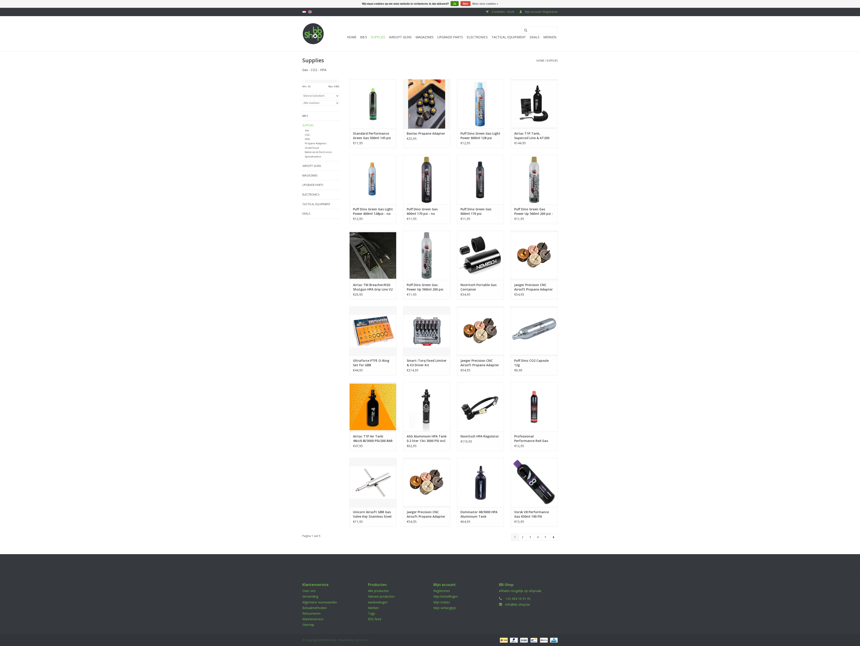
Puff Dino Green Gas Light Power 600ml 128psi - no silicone (373, 211)
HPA (307, 139)
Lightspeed (362, 640)
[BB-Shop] (313, 34)
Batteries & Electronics (318, 152)
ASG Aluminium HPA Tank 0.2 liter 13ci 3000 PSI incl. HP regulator (427, 438)
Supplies (378, 37)
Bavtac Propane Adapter (426, 133)
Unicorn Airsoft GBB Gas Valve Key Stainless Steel (372, 514)
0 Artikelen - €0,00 (503, 12)
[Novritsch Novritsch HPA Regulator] (480, 406)
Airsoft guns (400, 37)
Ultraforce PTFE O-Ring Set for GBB (371, 362)
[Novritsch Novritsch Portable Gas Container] (480, 255)
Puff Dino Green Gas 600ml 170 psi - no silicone (422, 211)
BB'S (363, 37)
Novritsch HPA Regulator (479, 436)
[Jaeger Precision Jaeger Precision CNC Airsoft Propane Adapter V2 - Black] (534, 255)
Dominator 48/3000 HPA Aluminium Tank (478, 514)
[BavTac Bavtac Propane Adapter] (426, 104)
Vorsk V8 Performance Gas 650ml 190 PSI (531, 514)
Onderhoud (312, 147)
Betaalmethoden (314, 608)
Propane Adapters (315, 143)
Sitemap (308, 624)
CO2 (307, 134)
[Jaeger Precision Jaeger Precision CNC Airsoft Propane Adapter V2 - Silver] (426, 482)
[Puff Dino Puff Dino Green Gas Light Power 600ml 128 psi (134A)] (480, 104)
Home (351, 37)
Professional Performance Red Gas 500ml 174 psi (531, 438)
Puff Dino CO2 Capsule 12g (531, 362)
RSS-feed (374, 619)
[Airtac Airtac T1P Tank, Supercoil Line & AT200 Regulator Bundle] (534, 104)
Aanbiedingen (377, 602)
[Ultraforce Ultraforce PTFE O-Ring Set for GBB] (372, 331)
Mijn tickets (441, 602)
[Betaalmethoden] (503, 640)
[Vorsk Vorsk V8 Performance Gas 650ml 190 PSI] (534, 482)
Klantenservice (312, 619)
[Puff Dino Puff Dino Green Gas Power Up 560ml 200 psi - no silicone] (534, 179)
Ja (454, 3)
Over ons (309, 591)
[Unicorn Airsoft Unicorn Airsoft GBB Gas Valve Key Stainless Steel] (372, 482)
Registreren (441, 591)
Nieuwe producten (381, 596)
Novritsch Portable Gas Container (478, 287)
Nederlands (304, 12)
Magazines (424, 37)
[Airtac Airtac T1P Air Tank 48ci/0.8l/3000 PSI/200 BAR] (372, 406)
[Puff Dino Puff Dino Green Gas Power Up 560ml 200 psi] (426, 255)
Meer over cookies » (485, 3)
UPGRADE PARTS (450, 37)
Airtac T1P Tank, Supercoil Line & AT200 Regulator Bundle (531, 135)
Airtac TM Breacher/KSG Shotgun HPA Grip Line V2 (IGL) (373, 287)
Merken (549, 37)
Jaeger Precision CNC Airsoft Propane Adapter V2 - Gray (479, 362)
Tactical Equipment (509, 37)
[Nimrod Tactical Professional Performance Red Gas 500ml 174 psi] (534, 406)
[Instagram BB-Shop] (434, 564)
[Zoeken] (524, 30)
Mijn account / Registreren (541, 12)
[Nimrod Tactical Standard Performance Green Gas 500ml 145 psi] (372, 104)
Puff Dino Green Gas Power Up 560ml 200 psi (425, 287)
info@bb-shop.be (517, 604)
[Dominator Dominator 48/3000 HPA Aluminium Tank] (480, 482)
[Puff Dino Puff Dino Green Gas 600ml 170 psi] (480, 179)
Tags (371, 613)
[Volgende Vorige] (553, 537)
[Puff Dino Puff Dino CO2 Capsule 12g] (534, 331)
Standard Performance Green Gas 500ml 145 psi (372, 135)
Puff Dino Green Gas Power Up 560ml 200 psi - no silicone (533, 211)
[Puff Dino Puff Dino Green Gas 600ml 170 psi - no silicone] (426, 179)
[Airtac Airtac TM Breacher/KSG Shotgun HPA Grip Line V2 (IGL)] (372, 255)
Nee (465, 3)
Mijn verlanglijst (444, 608)
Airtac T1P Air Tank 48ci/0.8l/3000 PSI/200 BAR (373, 438)
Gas (307, 130)
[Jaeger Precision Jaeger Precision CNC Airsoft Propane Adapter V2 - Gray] (480, 331)
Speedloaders (313, 156)
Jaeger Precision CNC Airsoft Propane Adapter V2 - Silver (426, 514)
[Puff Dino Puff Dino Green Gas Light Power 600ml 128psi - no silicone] (372, 179)
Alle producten (378, 591)
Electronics (477, 37)
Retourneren (311, 613)
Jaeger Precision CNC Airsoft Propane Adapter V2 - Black (533, 287)
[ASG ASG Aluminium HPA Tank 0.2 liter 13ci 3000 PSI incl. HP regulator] (426, 406)
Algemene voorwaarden (319, 602)
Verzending (310, 596)
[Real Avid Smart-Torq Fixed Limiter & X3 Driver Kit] (426, 331)
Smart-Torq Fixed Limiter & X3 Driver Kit (427, 362)
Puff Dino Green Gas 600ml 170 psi (475, 211)
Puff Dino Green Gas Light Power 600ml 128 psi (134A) (480, 135)
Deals (535, 37)
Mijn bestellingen (445, 596)
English (310, 12)
